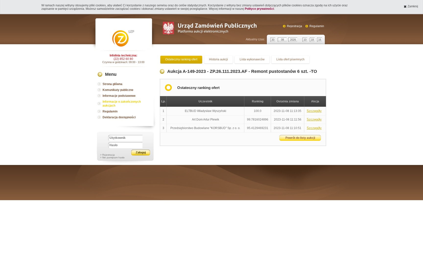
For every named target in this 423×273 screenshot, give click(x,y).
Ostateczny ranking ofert (181, 59)
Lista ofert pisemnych (290, 59)
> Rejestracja (107, 154)
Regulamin (316, 26)
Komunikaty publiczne (118, 90)
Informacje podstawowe (119, 96)
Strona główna (112, 84)
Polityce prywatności (259, 9)
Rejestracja (294, 26)
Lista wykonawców (252, 59)
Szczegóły (314, 111)
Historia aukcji (218, 59)
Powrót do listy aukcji (300, 138)
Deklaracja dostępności (119, 117)
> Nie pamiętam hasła (112, 157)
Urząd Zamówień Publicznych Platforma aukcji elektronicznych (209, 29)
